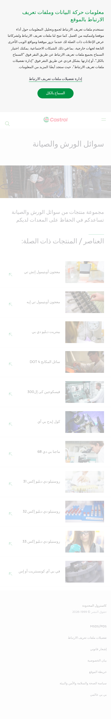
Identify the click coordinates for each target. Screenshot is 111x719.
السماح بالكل (55, 93)
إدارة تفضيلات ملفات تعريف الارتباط (55, 79)
